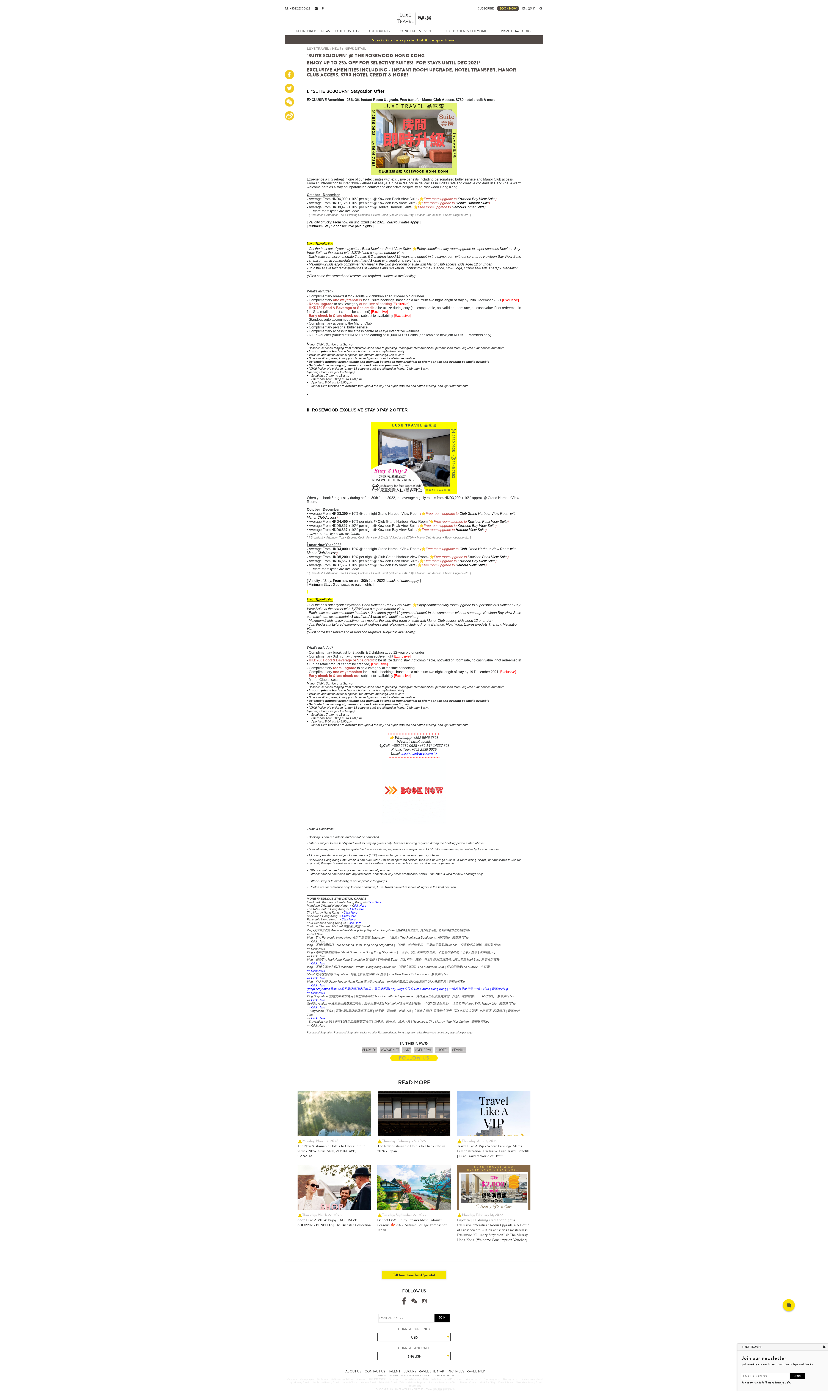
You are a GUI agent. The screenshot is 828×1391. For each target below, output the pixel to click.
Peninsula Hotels (412, 1379)
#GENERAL (423, 1049)
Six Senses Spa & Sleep (342, 1379)
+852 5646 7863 (425, 737)
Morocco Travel (368, 1382)
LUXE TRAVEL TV (347, 31)
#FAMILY (459, 1049)
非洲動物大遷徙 (377, 1379)
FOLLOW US (414, 1058)
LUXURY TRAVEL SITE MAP (424, 1371)
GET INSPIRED (306, 31)
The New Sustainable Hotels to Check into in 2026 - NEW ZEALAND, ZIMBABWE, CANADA (331, 1150)
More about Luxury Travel (528, 1382)
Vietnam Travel (473, 1379)
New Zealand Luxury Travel (325, 1382)
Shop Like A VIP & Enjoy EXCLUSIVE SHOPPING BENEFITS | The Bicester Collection (334, 1222)
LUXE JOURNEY (378, 31)
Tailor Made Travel (388, 1382)
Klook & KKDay (487, 1382)
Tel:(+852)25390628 (297, 8)
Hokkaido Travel (349, 1382)
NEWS (325, 31)
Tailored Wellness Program (412, 1382)
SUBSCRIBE (486, 8)
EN (524, 8)
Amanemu (292, 1379)
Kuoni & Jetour (505, 1382)
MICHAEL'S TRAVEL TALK (466, 1371)
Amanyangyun (307, 1379)
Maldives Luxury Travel (532, 1379)
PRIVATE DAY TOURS (516, 31)
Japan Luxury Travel (299, 1382)
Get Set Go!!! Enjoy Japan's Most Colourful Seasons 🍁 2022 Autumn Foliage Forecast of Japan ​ (412, 1224)
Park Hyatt (394, 1379)
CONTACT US (375, 1371)
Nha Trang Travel (492, 1379)
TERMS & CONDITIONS (387, 1375)
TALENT (394, 1371)
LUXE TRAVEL (318, 48)
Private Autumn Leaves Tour (442, 1382)
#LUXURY (369, 1049)
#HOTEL (442, 1049)
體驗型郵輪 (415, 1386)
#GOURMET (389, 1049)
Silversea (361, 1379)
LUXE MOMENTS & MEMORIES (466, 31)
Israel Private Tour (453, 1379)
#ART (407, 1049)
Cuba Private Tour (432, 1379)
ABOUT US (353, 1371)
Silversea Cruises (468, 1382)
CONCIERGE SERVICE (416, 31)
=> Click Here (315, 934)
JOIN (442, 1317)
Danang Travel (510, 1379)
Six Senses (322, 1379)
